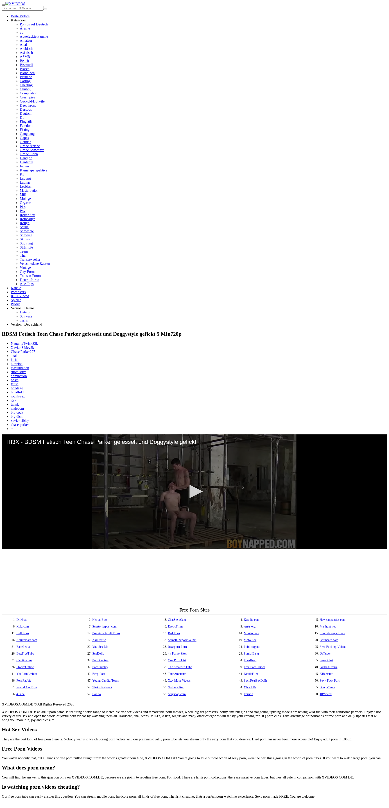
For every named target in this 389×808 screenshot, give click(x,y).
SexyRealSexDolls (255, 680)
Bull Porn (22, 633)
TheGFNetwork (102, 687)
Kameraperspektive (33, 170)
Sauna (24, 227)
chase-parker (20, 425)
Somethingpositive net (182, 640)
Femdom (26, 126)
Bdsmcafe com (329, 640)
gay (13, 400)
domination (19, 376)
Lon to (96, 694)
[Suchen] (45, 9)
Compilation (28, 93)
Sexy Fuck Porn (330, 680)
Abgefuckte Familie (34, 36)
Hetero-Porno (29, 280)
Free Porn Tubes (254, 667)
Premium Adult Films (106, 633)
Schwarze (27, 231)
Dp (22, 117)
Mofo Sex (250, 640)
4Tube (20, 694)
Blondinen (27, 73)
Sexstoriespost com (104, 626)
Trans (24, 320)
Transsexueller (30, 259)
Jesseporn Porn (177, 646)
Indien (24, 166)
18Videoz (326, 694)
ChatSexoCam (177, 619)
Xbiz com (22, 626)
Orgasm (25, 203)
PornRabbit (23, 680)
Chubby (25, 89)
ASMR (25, 57)
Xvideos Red (176, 687)
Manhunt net (328, 626)
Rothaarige (27, 219)
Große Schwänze (32, 150)
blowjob (17, 364)
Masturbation (29, 190)
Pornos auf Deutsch (34, 24)
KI (22, 174)
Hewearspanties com (333, 619)
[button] (194, 491)
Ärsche (25, 28)
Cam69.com (24, 660)
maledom (17, 408)
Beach (24, 61)
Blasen (24, 69)
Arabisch (26, 48)
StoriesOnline (25, 667)
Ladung (25, 178)
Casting (25, 81)
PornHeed (250, 660)
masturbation (20, 368)
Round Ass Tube (26, 687)
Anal (23, 44)
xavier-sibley (20, 420)
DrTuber (325, 653)
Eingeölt (26, 121)
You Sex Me (100, 646)
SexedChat (326, 660)
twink (15, 404)
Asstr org (250, 626)
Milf (23, 194)
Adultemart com (26, 640)
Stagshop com (177, 694)
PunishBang (251, 653)
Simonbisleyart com (332, 633)
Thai (23, 255)
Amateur (26, 40)
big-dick (17, 416)
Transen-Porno (30, 276)
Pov (22, 211)
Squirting (26, 243)
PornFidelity (100, 667)
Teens (24, 251)
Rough (24, 223)
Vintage (25, 267)
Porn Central (100, 660)
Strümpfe (26, 247)
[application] (194, 491)
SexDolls (98, 653)
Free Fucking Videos (333, 646)
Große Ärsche (30, 146)
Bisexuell (26, 65)
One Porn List (177, 660)
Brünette (26, 77)
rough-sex (18, 396)
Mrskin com (251, 633)
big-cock (17, 412)
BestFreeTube (25, 653)
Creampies (27, 97)
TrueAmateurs (177, 674)
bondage (17, 388)
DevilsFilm (251, 674)
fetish (14, 384)
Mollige (25, 199)
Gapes (24, 138)
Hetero (24, 312)
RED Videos (20, 296)
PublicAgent (252, 646)
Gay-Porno (28, 272)
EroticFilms (175, 626)
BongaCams (327, 687)
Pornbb (248, 694)
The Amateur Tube (180, 667)
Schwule (26, 235)
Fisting (24, 130)
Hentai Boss (99, 619)
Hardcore (26, 162)
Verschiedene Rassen (35, 263)
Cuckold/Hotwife (32, 101)
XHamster (326, 674)
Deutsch (26, 113)
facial (14, 360)
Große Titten (29, 154)
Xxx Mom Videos (179, 680)
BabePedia (23, 646)
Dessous (26, 109)
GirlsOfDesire (328, 667)
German (25, 142)
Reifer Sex (27, 215)
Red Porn (174, 633)
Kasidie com (252, 619)
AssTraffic (99, 640)
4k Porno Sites (177, 653)
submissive (18, 372)
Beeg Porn (99, 674)
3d (21, 32)
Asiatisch (26, 53)
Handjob (26, 158)
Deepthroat (28, 105)
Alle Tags (27, 284)
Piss (22, 207)
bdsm (14, 380)
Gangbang (27, 134)
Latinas (25, 182)
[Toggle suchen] (3, 5)
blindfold (17, 392)
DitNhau (21, 619)
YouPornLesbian (27, 674)
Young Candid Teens (105, 680)
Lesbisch (26, 186)
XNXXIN (250, 687)
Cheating (26, 85)
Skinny (25, 239)
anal (14, 356)
